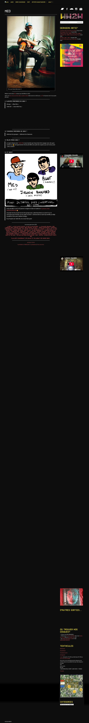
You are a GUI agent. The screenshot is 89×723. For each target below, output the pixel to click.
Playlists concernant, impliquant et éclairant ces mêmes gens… (31, 238)
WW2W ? (50, 2)
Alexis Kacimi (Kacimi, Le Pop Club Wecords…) (26, 226)
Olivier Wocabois (23, 232)
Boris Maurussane (20, 2)
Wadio (12, 2)
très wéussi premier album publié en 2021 (19, 95)
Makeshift (23, 231)
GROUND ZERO (71, 637)
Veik (36, 235)
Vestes (41, 235)
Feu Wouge (25, 229)
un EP (41, 95)
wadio (61, 657)
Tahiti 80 (20, 143)
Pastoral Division (34, 232)
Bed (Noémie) (28, 227)
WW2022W (26, 244)
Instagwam (62, 654)
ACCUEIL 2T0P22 (31, 242)
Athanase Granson (46, 226)
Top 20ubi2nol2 (33, 244)
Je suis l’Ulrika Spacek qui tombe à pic (68, 39)
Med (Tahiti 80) (31, 231)
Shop (28, 2)
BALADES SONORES (70, 635)
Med (15, 93)
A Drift (9, 226)
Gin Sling (49, 229)
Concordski (8, 229)
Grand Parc (9, 230)
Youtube (62, 671)
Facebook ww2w (63, 652)
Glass (55, 229)
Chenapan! (53, 227)
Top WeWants (20, 244)
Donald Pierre (17, 229)
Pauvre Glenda (45, 232)
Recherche (79, 22)
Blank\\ (35, 227)
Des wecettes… (41, 244)
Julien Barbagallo (37, 230)
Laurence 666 (15, 231)
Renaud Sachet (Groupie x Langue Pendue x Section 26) (38, 233)
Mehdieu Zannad (41, 231)
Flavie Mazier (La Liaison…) (37, 229)
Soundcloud (62, 650)
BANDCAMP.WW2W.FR (65, 640)
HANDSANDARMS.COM (68, 638)
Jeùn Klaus (27, 230)
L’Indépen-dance (49, 230)
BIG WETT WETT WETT (65, 37)
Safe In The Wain (10, 235)
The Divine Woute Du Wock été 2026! (68, 30)
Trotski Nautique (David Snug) (25, 235)
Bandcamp (62, 648)
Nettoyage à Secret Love (65, 32)
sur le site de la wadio (65, 658)
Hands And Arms (18, 230)
